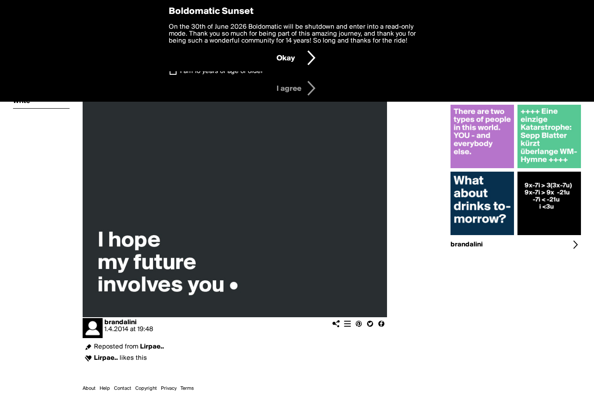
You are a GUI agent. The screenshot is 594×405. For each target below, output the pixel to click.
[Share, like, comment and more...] (482, 168)
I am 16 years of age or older (221, 71)
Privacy (169, 388)
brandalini (120, 322)
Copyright (146, 388)
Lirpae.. (152, 346)
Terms (187, 388)
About (89, 388)
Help (105, 388)
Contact (122, 388)
